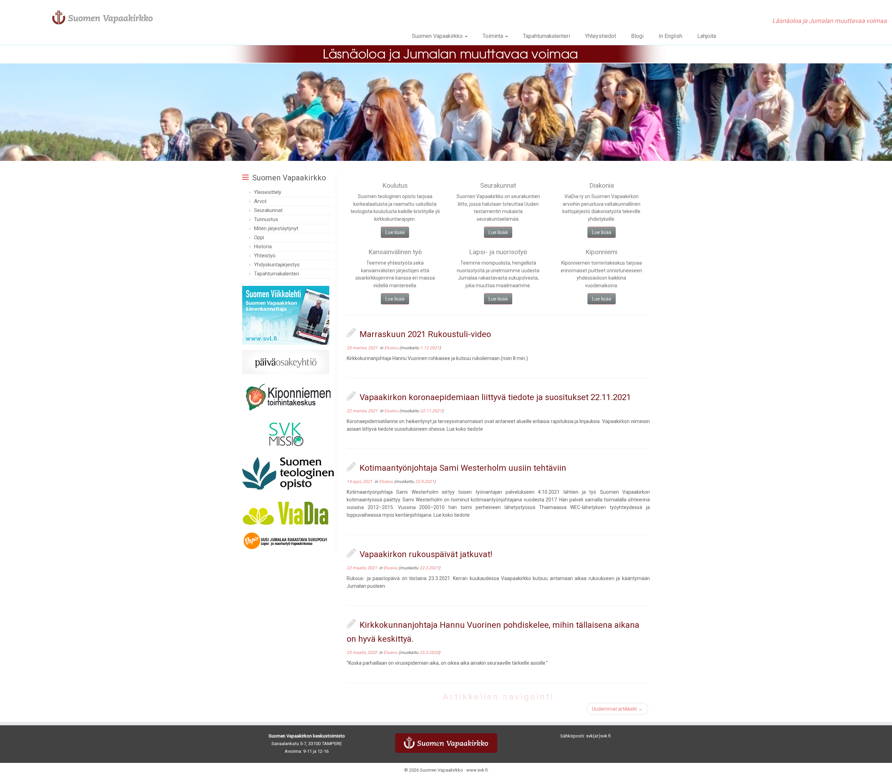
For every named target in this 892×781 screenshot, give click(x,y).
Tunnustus (266, 219)
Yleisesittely (267, 192)
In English (670, 36)
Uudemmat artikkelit (617, 709)
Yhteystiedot (600, 36)
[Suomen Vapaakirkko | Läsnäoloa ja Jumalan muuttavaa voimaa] (103, 17)
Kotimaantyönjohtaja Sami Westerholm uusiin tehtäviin (463, 468)
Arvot (260, 201)
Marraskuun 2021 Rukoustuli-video (425, 334)
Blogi (637, 36)
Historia (263, 246)
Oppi (259, 237)
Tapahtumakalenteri (546, 36)
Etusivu (391, 347)
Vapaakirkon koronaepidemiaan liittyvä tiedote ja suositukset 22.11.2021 (495, 397)
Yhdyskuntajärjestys (277, 264)
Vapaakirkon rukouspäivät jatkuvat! (426, 554)
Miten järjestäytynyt (276, 228)
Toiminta (494, 36)
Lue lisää (395, 232)
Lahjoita (706, 36)
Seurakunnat (268, 210)
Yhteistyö (265, 255)
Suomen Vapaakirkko (438, 36)
